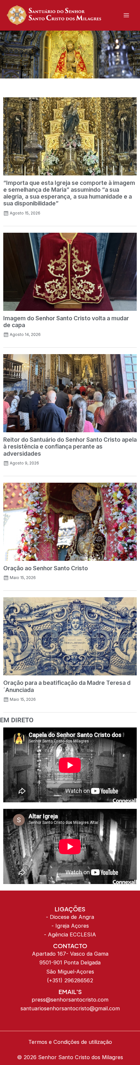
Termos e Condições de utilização (70, 1042)
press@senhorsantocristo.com (70, 999)
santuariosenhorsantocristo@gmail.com (70, 1008)
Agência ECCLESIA (72, 934)
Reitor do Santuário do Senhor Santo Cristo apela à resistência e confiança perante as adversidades (70, 446)
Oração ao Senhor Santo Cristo (45, 568)
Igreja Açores (72, 925)
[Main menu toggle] (126, 15)
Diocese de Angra (72, 917)
